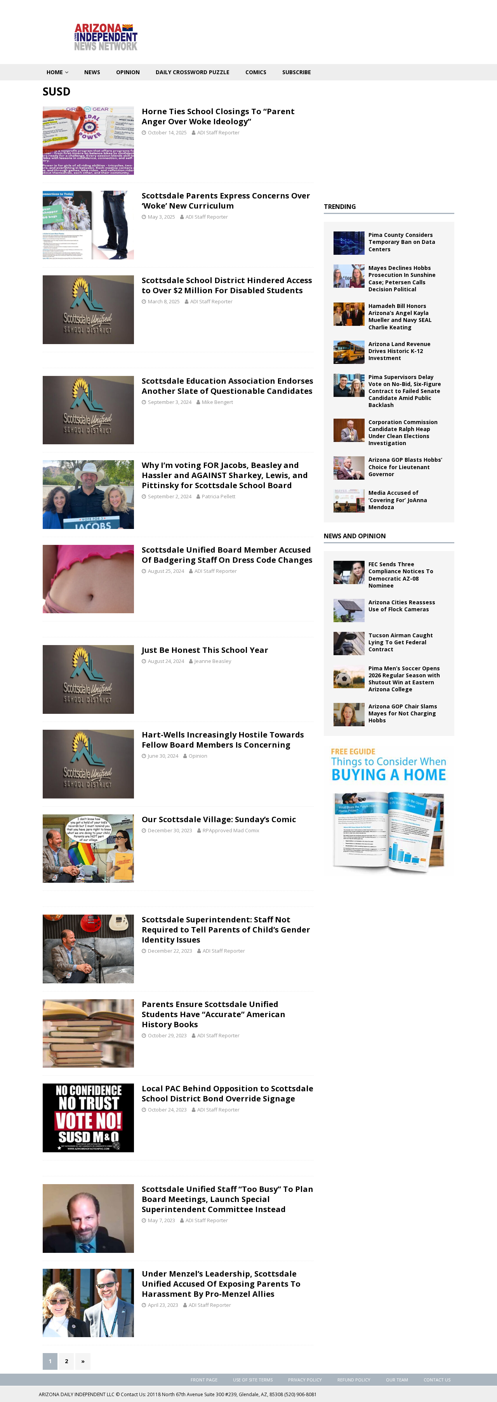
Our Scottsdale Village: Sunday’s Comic (219, 819)
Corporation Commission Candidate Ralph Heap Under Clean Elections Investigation (403, 432)
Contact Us (437, 1380)
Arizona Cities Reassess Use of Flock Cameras (401, 605)
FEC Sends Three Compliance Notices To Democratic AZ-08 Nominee (400, 574)
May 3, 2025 (161, 216)
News (92, 72)
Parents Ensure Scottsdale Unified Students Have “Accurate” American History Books (213, 1014)
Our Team (397, 1380)
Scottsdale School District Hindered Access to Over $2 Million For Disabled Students (227, 285)
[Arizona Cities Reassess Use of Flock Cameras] (349, 610)
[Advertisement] (389, 138)
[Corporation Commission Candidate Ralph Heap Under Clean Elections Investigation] (349, 430)
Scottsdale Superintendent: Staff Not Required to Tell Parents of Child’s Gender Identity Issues (226, 929)
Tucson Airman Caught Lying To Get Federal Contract (400, 642)
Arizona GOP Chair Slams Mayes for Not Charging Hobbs (402, 713)
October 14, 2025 (167, 132)
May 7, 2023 (161, 1220)
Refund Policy (353, 1380)
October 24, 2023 (167, 1109)
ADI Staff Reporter (218, 132)
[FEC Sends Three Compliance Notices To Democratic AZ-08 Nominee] (349, 572)
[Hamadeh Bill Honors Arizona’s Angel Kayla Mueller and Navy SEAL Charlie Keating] (349, 314)
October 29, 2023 (167, 1035)
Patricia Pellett (218, 496)
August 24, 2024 (166, 661)
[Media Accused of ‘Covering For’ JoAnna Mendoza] (349, 501)
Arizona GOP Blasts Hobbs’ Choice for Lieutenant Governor (405, 466)
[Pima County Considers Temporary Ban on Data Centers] (349, 243)
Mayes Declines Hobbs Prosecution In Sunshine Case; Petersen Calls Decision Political (402, 278)
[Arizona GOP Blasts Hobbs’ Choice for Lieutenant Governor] (349, 468)
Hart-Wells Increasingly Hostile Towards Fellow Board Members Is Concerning (223, 739)
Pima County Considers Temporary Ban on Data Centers (401, 241)
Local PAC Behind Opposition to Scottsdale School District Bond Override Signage (227, 1093)
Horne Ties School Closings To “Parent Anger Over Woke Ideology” (218, 116)
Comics (255, 72)
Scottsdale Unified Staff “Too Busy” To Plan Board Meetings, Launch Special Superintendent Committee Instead (227, 1199)
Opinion (128, 72)
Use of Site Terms (253, 1380)
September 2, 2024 (169, 496)
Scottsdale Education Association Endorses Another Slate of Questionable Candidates (227, 386)
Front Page (204, 1380)
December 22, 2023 (170, 950)
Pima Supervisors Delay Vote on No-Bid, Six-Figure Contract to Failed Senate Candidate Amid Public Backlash (404, 391)
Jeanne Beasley (213, 661)
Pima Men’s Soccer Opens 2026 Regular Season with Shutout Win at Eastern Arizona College (404, 678)
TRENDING (340, 206)
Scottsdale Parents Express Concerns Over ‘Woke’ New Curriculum (226, 200)
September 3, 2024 (169, 401)
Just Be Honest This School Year (205, 650)
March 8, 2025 (164, 301)
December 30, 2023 (170, 830)
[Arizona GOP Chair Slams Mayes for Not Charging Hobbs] (349, 714)
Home (55, 72)
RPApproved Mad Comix (231, 830)
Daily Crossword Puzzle (192, 72)
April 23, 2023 (163, 1304)
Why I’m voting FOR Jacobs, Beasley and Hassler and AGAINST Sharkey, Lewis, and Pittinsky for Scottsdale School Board (225, 475)
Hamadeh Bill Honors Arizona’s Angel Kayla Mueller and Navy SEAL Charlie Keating (400, 316)
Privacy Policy (305, 1380)
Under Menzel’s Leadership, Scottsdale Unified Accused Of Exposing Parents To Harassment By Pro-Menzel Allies (221, 1283)
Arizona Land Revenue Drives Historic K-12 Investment (399, 351)
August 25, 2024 (166, 570)
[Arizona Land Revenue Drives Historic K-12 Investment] (349, 352)
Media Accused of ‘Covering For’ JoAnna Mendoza (397, 499)
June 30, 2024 (163, 755)
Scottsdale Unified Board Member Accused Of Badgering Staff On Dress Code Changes (227, 554)
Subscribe (296, 72)
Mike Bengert (217, 401)
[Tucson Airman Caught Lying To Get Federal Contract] (349, 643)
